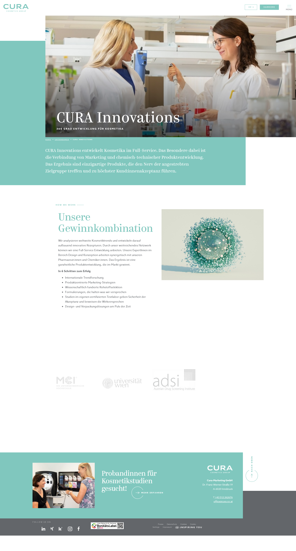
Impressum (167, 527)
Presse (160, 524)
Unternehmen (62, 139)
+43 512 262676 (224, 497)
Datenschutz (172, 524)
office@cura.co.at (223, 501)
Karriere (269, 7)
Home (48, 139)
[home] (16, 8)
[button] (289, 8)
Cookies (183, 524)
